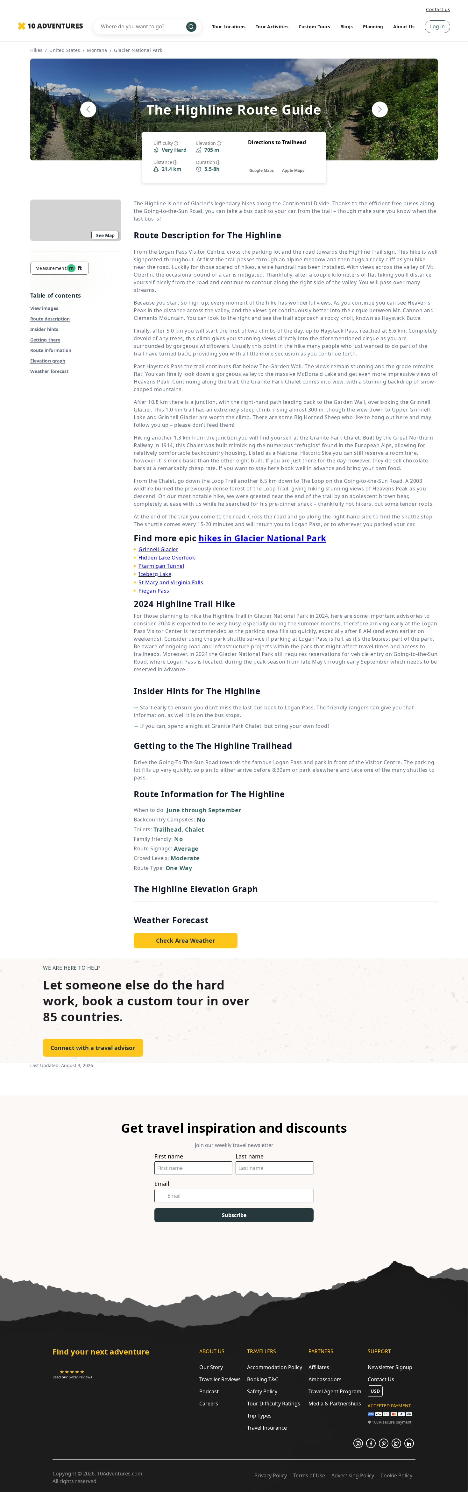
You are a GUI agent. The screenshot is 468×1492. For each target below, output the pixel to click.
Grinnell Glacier (158, 549)
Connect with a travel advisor (93, 1048)
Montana (97, 50)
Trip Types (259, 1415)
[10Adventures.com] (50, 26)
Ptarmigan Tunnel (161, 565)
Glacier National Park (138, 50)
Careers (208, 1403)
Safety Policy (262, 1391)
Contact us (438, 9)
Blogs (346, 27)
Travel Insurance (267, 1427)
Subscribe (234, 1215)
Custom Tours (314, 27)
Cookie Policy (396, 1475)
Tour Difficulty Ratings (273, 1403)
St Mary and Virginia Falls (170, 582)
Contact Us (381, 1379)
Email (161, 1183)
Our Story (211, 1367)
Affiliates (318, 1367)
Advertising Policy (352, 1475)
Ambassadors (325, 1379)
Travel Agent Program (334, 1391)
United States (64, 50)
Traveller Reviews (220, 1379)
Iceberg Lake (154, 574)
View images (44, 308)
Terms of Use (309, 1475)
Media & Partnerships (334, 1403)
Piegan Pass (153, 590)
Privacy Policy (270, 1475)
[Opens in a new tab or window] (358, 1443)
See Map (105, 235)
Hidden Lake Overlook (166, 557)
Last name (250, 1156)
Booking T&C (262, 1379)
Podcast (209, 1391)
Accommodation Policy (274, 1367)
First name (168, 1156)
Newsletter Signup (390, 1367)
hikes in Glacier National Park (262, 538)
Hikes (36, 50)
